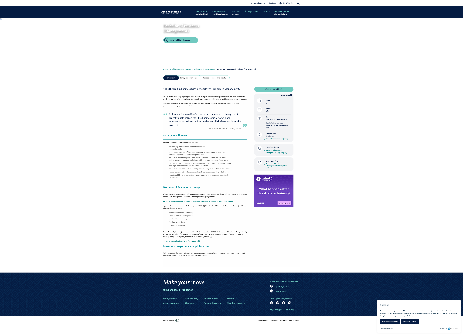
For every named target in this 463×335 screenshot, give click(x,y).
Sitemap (290, 309)
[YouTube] (277, 302)
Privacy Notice (168, 320)
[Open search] (298, 3)
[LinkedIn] (271, 302)
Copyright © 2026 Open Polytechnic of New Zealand (278, 320)
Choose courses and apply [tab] (214, 77)
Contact (272, 3)
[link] (177, 320)
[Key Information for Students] (273, 190)
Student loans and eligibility (277, 138)
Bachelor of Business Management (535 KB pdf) (276, 151)
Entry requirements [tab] (188, 77)
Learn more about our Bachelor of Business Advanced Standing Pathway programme (200, 201)
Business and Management (204, 69)
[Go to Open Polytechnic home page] (170, 12)
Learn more (285, 95)
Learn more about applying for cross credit (183, 241)
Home (165, 69)
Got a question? (273, 89)
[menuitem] (201, 13)
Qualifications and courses (180, 69)
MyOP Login (288, 3)
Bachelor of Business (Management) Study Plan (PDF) (276, 166)
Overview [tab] (171, 77)
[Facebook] (283, 302)
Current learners (258, 3)
